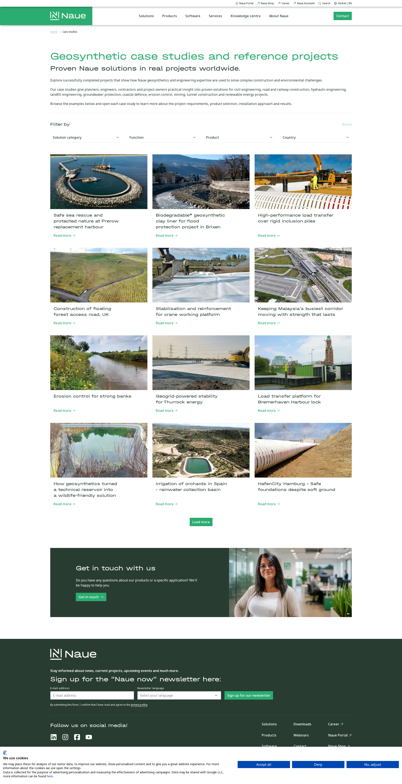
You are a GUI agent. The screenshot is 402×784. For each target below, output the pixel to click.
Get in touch (89, 597)
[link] (69, 32)
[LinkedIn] (53, 737)
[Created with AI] (348, 613)
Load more (201, 522)
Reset (347, 124)
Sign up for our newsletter (248, 695)
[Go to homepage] (68, 16)
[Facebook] (77, 737)
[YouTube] (88, 737)
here (50, 776)
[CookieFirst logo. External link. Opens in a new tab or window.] (5, 753)
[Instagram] (65, 737)
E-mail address (60, 688)
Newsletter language (150, 688)
